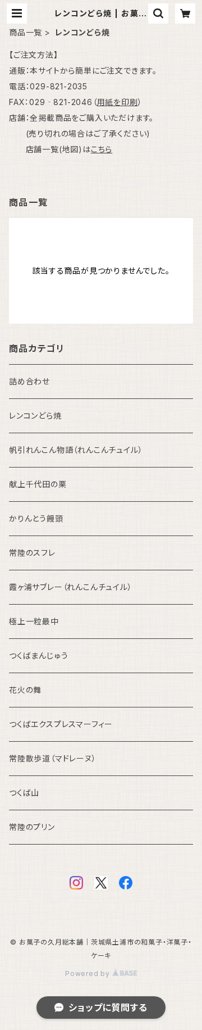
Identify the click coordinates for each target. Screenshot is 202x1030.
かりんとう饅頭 (36, 518)
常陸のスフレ (32, 552)
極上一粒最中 (34, 621)
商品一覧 (25, 32)
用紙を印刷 (117, 102)
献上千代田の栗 (38, 484)
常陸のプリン (32, 827)
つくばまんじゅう (38, 655)
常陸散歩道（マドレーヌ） (53, 758)
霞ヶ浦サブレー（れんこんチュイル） (70, 587)
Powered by (88, 973)
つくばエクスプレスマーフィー (61, 724)
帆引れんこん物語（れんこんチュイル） (76, 450)
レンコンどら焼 (35, 415)
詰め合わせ (29, 381)
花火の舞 (25, 690)
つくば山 (24, 792)
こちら (101, 149)
